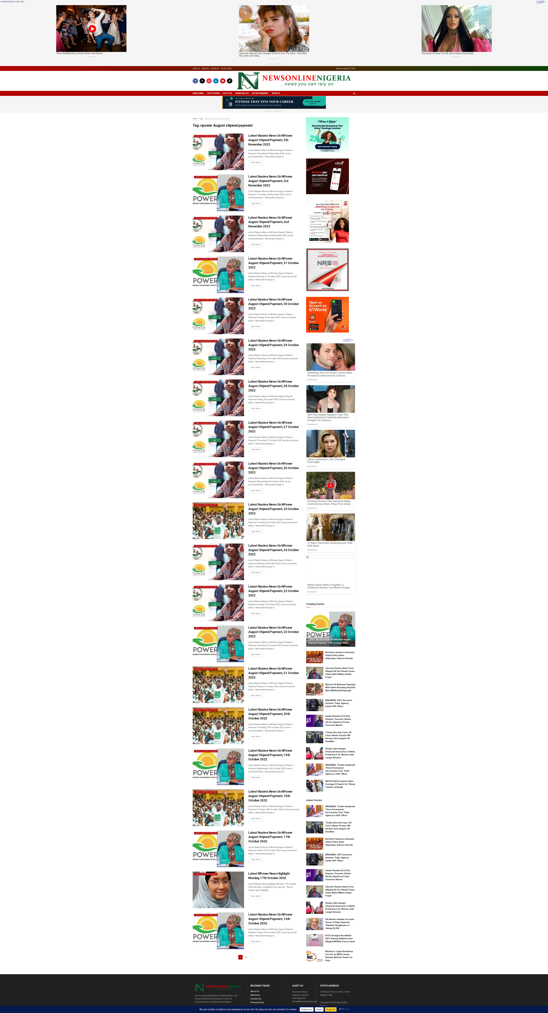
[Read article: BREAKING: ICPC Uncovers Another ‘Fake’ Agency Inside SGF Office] (314, 705)
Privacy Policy (226, 68)
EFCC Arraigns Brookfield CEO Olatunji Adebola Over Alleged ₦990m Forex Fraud (339, 938)
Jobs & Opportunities (206, 136)
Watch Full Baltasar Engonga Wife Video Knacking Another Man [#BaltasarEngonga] (340, 687)
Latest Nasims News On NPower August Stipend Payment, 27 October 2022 (273, 427)
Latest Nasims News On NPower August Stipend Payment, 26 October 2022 (273, 468)
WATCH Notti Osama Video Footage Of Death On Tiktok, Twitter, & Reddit (340, 784)
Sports (276, 93)
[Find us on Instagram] (209, 80)
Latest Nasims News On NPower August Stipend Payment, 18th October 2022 (270, 796)
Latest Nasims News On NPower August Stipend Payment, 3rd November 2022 (270, 181)
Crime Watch (242, 93)
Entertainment (260, 93)
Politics (227, 93)
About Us (196, 68)
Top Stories (213, 93)
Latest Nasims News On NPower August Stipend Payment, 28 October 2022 (273, 386)
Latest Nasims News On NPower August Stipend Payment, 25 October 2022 (273, 509)
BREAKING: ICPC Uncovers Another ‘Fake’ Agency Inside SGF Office (338, 703)
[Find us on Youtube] (222, 80)
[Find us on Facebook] (195, 80)
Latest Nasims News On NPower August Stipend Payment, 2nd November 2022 (270, 222)
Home (195, 119)
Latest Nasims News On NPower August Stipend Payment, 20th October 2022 (270, 714)
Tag (201, 119)
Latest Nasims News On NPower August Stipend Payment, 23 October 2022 (273, 591)
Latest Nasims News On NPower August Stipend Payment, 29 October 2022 (273, 345)
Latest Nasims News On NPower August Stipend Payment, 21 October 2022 (273, 673)
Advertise (205, 68)
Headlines (198, 93)
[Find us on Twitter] (202, 80)
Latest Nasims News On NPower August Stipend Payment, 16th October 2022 (270, 919)
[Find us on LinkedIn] (216, 80)
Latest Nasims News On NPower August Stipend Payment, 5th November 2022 (270, 140)
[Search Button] (354, 93)
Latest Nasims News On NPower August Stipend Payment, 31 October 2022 (273, 263)
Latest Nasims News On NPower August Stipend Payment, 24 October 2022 (273, 550)
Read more (257, 162)
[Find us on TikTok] (229, 80)
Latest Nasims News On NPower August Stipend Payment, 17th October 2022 (270, 837)
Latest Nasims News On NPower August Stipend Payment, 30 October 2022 (273, 304)
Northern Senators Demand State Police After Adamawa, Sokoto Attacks (339, 655)
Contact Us (214, 68)
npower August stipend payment (217, 119)
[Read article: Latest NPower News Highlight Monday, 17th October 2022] (218, 889)
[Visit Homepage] (294, 80)
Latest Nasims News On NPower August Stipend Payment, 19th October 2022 (270, 755)
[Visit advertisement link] (274, 102)
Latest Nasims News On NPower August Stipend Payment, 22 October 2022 (273, 632)
